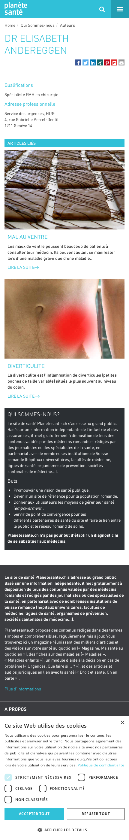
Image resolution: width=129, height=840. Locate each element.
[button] (78, 62)
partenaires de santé (51, 520)
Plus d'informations (22, 688)
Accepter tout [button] (34, 813)
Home (9, 25)
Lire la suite (21, 267)
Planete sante (15, 9)
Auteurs (67, 25)
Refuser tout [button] (96, 813)
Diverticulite (26, 365)
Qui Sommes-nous (38, 25)
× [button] (122, 722)
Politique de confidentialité (101, 765)
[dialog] (64, 778)
